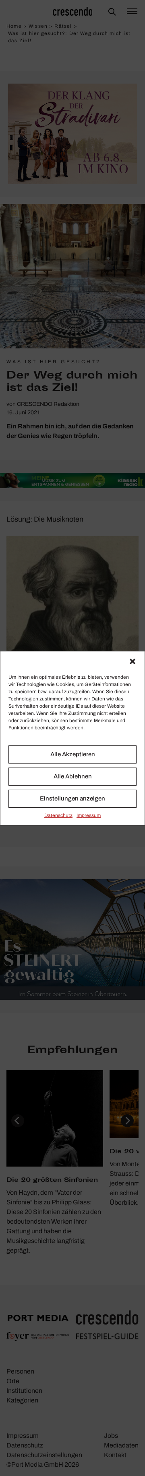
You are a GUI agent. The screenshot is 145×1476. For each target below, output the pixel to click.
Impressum (89, 815)
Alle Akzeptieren (72, 754)
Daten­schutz (58, 815)
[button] (132, 661)
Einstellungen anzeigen (72, 798)
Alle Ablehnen (73, 776)
